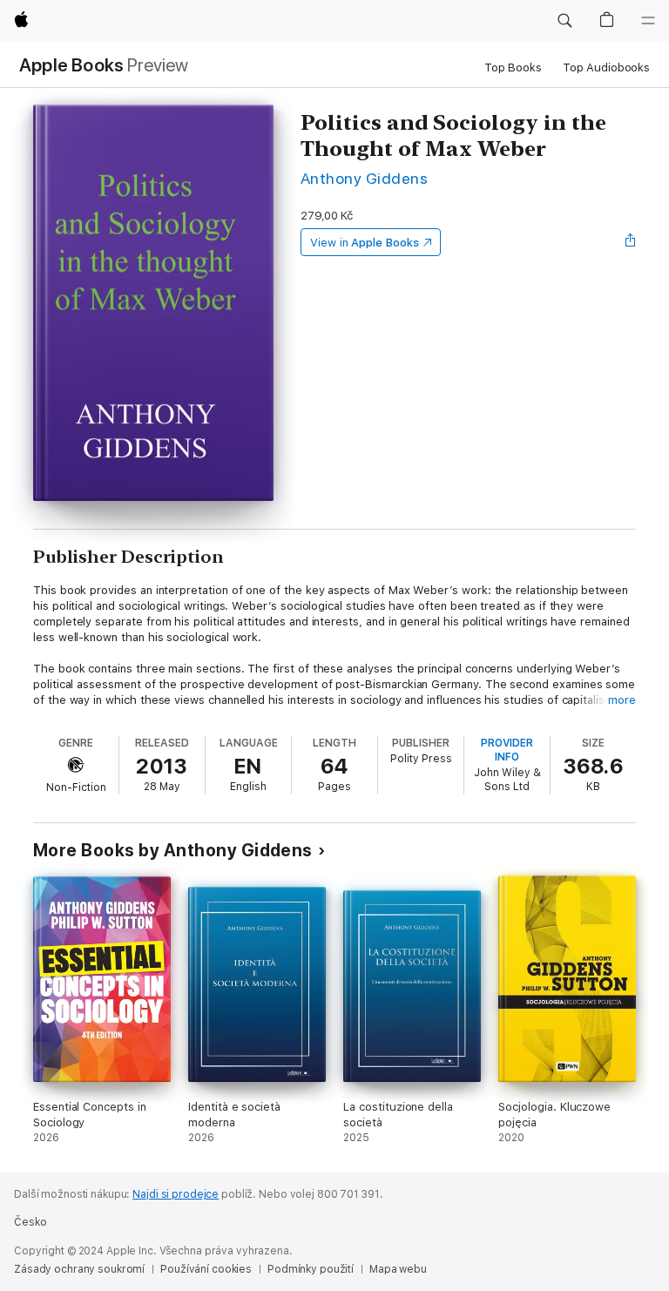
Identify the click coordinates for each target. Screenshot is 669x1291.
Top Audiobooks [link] (606, 67)
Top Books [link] (513, 67)
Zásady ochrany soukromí (79, 1269)
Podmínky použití (310, 1269)
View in (364, 242)
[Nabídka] (648, 21)
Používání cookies (206, 1269)
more (622, 699)
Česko (30, 1222)
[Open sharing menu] (630, 242)
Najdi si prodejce (175, 1194)
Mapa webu (398, 1269)
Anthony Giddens (364, 178)
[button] (564, 21)
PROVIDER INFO (507, 750)
